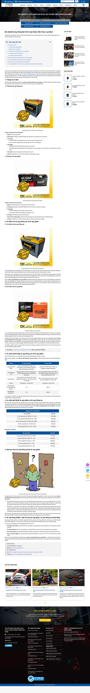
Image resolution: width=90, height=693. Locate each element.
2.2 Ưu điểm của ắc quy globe (15, 55)
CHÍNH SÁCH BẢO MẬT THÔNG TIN (53, 659)
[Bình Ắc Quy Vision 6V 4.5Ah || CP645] (67, 103)
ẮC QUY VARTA (49, 641)
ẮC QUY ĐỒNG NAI (49, 630)
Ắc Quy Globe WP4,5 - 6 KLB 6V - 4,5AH (78, 77)
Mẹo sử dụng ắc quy (36, 20)
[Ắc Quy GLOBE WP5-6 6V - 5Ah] (67, 86)
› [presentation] (84, 586)
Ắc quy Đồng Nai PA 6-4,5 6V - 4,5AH (78, 94)
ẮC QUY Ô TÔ (49, 628)
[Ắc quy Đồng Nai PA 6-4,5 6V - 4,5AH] (67, 95)
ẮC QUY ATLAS (49, 638)
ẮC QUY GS (48, 633)
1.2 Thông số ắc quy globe (14, 49)
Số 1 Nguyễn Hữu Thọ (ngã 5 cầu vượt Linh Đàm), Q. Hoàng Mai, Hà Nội (26, 552)
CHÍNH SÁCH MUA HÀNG (51, 648)
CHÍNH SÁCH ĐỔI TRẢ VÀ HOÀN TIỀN (53, 653)
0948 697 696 (10, 1)
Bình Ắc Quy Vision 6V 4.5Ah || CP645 (78, 102)
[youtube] (84, 1)
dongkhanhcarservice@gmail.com (25, 1)
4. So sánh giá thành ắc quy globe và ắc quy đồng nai (19, 59)
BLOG (29, 20)
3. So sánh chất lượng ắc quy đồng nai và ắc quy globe (19, 57)
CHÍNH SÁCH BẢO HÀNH (51, 656)
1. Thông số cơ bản (11, 45)
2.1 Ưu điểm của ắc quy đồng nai (15, 53)
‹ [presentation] (5, 586)
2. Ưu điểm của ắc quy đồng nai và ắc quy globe (18, 51)
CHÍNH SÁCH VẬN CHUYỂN (51, 651)
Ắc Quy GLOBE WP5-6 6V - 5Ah (78, 85)
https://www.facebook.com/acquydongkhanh (21, 554)
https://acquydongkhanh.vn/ (17, 548)
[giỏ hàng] (84, 5)
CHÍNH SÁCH (49, 646)
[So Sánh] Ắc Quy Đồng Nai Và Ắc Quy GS (21, 349)
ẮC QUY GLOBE (49, 643)
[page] (81, 1)
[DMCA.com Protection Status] (8, 645)
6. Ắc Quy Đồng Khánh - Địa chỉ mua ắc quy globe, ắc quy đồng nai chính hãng (24, 64)
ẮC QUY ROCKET (49, 635)
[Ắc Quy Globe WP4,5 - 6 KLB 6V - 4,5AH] (67, 78)
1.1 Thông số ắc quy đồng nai (15, 47)
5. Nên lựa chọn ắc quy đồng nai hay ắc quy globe (18, 61)
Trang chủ (24, 20)
